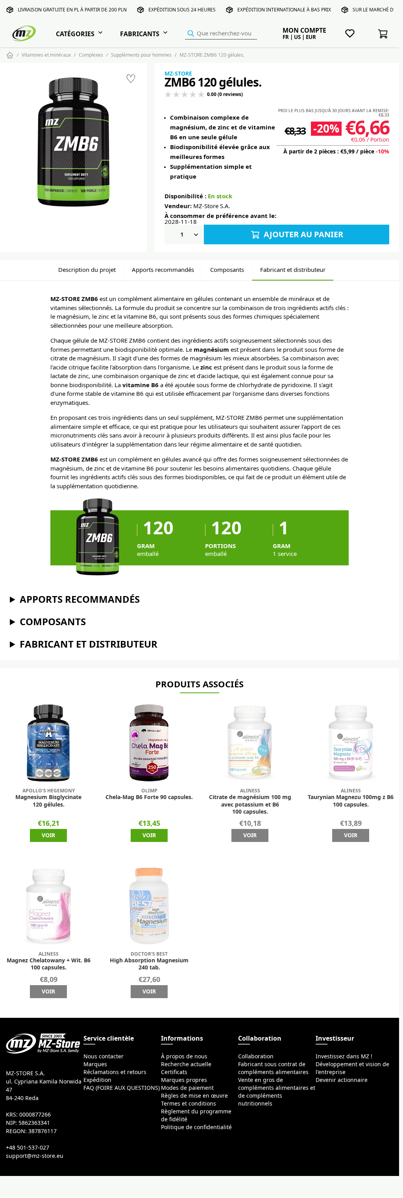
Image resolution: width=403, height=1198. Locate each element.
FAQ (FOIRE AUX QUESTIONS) (121, 1088)
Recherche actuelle (186, 1064)
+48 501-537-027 (27, 1147)
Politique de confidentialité (196, 1127)
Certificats (174, 1072)
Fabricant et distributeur (292, 270)
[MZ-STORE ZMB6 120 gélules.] (73, 144)
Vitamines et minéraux (46, 54)
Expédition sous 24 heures (182, 9)
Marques (95, 1064)
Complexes (91, 54)
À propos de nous (184, 1056)
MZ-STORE (178, 73)
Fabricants (139, 34)
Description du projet (87, 270)
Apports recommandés (163, 270)
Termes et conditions (188, 1103)
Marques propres (184, 1080)
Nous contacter (103, 1056)
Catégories (75, 34)
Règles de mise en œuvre (194, 1095)
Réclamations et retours (114, 1072)
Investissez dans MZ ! (344, 1056)
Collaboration (256, 1056)
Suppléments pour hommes (141, 54)
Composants (227, 270)
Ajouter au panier (302, 234)
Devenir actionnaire (342, 1080)
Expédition (97, 1080)
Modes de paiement (187, 1088)
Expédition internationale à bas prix (284, 9)
